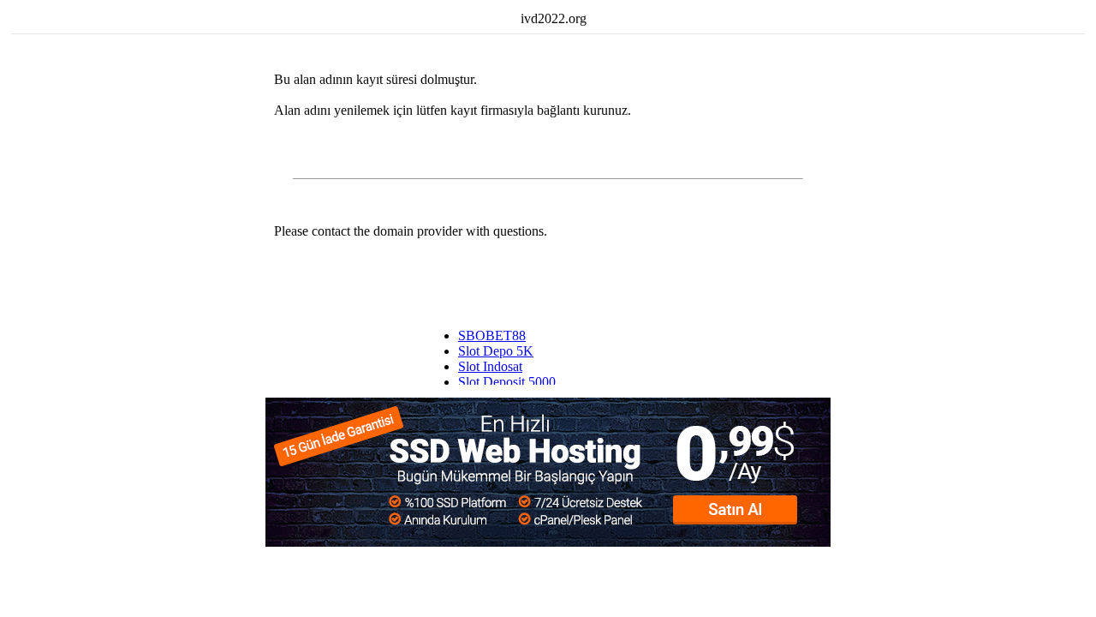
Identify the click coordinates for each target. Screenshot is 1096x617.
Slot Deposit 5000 (507, 381)
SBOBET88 (492, 335)
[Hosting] (548, 542)
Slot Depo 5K (495, 351)
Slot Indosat (490, 366)
